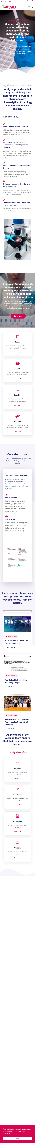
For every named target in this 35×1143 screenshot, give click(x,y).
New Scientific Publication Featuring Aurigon (16, 681)
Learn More (17, 352)
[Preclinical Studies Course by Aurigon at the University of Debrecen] (17, 702)
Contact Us (17, 778)
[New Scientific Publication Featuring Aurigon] (17, 663)
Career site (17, 858)
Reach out (17, 831)
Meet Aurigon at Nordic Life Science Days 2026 (16, 641)
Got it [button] (17, 1138)
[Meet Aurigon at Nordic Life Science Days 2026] (17, 623)
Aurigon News (12, 636)
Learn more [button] (6, 1133)
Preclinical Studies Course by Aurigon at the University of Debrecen (17, 722)
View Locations (18, 805)
